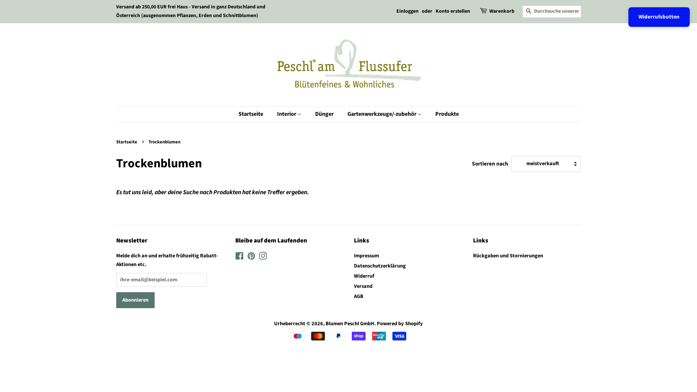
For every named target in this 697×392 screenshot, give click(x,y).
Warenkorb (501, 11)
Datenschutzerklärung (380, 266)
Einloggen (407, 11)
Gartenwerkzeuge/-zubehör (382, 114)
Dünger (324, 114)
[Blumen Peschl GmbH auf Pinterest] (251, 257)
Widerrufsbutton (659, 17)
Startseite (251, 114)
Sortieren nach (490, 164)
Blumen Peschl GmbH (350, 323)
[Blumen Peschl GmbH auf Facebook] (239, 257)
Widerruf (364, 276)
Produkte (447, 114)
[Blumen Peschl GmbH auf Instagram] (263, 257)
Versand (363, 286)
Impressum (366, 256)
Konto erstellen (453, 11)
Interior (287, 114)
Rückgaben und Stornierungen (508, 256)
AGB (358, 296)
